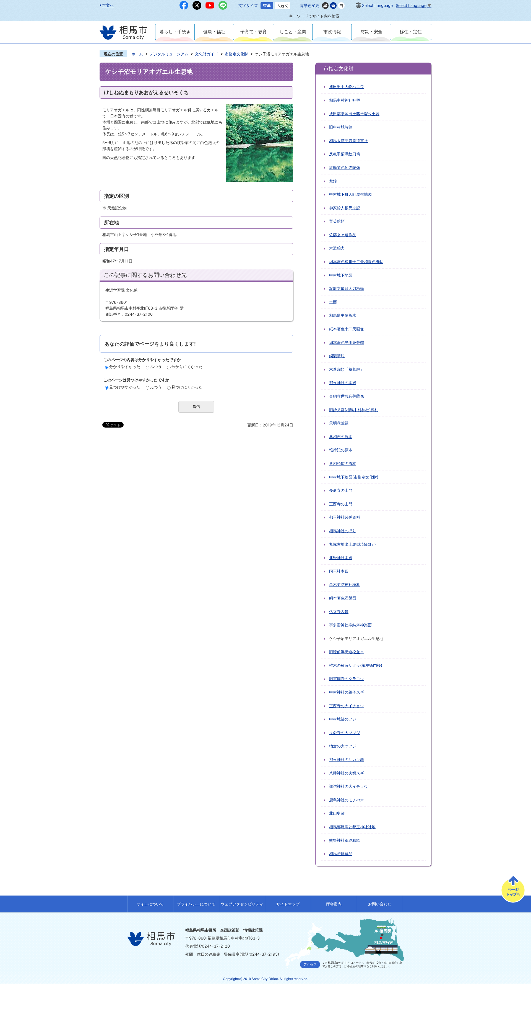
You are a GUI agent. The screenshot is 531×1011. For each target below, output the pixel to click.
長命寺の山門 (340, 490)
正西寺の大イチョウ (346, 705)
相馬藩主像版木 (342, 315)
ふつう (156, 366)
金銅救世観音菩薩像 (346, 396)
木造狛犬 (337, 248)
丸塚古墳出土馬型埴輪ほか (352, 544)
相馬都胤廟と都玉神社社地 (352, 826)
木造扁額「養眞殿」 (346, 369)
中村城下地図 (340, 275)
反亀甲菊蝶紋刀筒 (344, 153)
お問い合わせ (379, 904)
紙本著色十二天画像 (346, 328)
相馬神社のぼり (342, 530)
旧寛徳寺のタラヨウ (346, 678)
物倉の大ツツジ (342, 746)
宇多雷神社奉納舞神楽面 (350, 624)
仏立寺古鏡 (338, 611)
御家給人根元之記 (344, 207)
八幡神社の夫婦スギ (346, 773)
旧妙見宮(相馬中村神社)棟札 (353, 409)
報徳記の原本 (340, 449)
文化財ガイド (206, 54)
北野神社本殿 (340, 557)
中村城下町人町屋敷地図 (350, 194)
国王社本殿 (338, 571)
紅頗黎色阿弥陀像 (344, 167)
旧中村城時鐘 (340, 127)
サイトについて (150, 904)
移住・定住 (411, 31)
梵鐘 (333, 181)
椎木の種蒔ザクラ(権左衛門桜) (355, 665)
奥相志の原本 (340, 436)
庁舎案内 (334, 904)
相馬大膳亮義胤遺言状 (348, 140)
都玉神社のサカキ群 (346, 759)
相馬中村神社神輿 (344, 100)
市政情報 (332, 31)
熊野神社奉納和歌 (344, 840)
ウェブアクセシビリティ (242, 904)
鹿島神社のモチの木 (346, 800)
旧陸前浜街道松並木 (346, 651)
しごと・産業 (293, 31)
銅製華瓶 (337, 355)
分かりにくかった (186, 366)
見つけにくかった (186, 387)
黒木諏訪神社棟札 (344, 584)
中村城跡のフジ (342, 719)
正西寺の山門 (340, 503)
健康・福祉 (214, 31)
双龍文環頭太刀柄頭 (346, 288)
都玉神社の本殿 (342, 382)
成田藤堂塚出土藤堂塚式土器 (354, 113)
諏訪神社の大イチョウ (348, 786)
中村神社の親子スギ (346, 692)
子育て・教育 (253, 31)
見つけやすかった (124, 387)
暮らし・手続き (175, 31)
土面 (333, 302)
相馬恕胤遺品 (340, 853)
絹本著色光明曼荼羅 (346, 342)
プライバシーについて (196, 904)
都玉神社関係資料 (344, 517)
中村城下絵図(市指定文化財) (353, 477)
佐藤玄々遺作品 (342, 234)
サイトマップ (288, 904)
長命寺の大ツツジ (344, 732)
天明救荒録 (338, 423)
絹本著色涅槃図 (342, 598)
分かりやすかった (124, 366)
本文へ (108, 5)
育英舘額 (337, 221)
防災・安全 (371, 31)
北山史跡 (337, 813)
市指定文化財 (236, 54)
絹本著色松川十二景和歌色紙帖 (356, 261)
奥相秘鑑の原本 (342, 463)
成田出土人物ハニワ (346, 86)
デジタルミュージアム (169, 54)
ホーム (137, 54)
